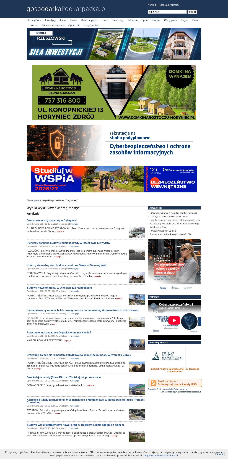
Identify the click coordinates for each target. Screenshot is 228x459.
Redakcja (162, 5)
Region (184, 20)
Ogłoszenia (74, 25)
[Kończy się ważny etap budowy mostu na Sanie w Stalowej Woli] (137, 277)
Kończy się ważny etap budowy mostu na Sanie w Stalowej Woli (66, 265)
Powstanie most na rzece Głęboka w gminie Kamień (59, 332)
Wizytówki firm (91, 25)
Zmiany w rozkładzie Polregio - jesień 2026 (170, 234)
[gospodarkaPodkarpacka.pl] (66, 9)
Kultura (34, 25)
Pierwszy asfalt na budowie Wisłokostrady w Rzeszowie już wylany (68, 242)
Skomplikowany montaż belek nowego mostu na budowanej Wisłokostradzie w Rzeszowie (83, 310)
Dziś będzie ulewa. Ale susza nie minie (168, 216)
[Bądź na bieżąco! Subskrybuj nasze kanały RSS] (175, 383)
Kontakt (152, 5)
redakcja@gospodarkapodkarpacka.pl (184, 392)
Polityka (156, 20)
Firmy (63, 20)
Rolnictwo (133, 20)
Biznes (73, 20)
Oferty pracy (170, 20)
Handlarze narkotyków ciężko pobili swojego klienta (175, 220)
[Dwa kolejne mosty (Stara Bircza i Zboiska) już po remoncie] (137, 389)
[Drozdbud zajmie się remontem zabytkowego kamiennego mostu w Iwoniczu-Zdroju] (137, 367)
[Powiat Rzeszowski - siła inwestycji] (114, 59)
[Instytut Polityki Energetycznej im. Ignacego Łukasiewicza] (166, 356)
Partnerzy (174, 5)
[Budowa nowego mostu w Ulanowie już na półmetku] (137, 299)
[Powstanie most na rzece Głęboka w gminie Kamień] (137, 344)
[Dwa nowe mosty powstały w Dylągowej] (137, 232)
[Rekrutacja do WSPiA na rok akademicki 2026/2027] (114, 191)
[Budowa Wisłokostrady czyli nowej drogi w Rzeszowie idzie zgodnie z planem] (137, 436)
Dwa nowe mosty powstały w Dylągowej (52, 220)
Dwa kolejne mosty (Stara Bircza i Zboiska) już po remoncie (64, 377)
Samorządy (118, 20)
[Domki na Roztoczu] (114, 119)
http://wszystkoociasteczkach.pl (161, 455)
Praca (105, 20)
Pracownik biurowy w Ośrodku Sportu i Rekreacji (173, 213)
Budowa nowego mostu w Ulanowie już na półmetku (59, 287)
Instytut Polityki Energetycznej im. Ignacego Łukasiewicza (175, 370)
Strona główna (34, 20)
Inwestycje (50, 20)
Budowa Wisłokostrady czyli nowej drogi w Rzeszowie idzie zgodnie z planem (75, 424)
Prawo (195, 20)
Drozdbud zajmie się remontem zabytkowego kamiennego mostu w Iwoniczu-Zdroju (79, 354)
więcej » (60, 231)
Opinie (144, 20)
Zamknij (219, 454)
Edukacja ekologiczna (53, 25)
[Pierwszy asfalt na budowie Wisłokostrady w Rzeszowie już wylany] (137, 255)
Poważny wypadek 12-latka (163, 231)
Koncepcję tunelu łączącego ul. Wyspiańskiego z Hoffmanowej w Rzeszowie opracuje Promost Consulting (85, 401)
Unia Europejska (89, 20)
